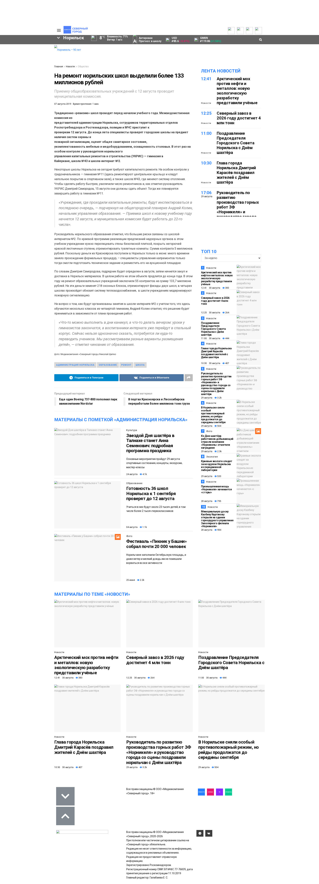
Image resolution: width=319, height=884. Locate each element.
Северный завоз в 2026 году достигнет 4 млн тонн (239, 118)
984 (219, 530)
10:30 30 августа (210, 363)
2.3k (219, 451)
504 (219, 426)
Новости (70, 66)
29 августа (206, 397)
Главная (58, 66)
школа (140, 365)
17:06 (206, 192)
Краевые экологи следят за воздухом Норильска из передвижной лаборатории (216, 465)
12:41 (206, 78)
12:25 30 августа (210, 312)
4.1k (144, 474)
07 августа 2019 (62, 104)
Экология (212, 456)
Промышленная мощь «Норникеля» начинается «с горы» (216, 489)
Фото (129, 536)
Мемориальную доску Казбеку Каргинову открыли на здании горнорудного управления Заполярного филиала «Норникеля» (217, 519)
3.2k (219, 397)
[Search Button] (48, 142)
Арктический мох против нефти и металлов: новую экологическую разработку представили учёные (237, 90)
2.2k (141, 580)
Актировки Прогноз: (150, 39)
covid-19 (16, 106)
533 (219, 476)
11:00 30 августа (210, 338)
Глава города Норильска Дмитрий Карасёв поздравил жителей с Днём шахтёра (236, 173)
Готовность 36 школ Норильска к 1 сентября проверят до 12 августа (151, 493)
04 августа (132, 527)
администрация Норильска (75, 365)
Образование (108, 365)
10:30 (206, 163)
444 (227, 338)
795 (219, 501)
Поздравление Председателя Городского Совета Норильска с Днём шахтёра (235, 143)
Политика (31, 62)
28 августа (206, 501)
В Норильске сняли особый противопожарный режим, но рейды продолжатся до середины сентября (213, 415)
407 (227, 363)
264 (227, 312)
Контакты (31, 58)
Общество (83, 66)
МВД (34, 119)
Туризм (15, 125)
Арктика (14, 119)
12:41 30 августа (210, 288)
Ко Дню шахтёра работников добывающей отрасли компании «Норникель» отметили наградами (217, 441)
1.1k (144, 527)
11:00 (206, 133)
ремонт (126, 365)
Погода (29, 74)
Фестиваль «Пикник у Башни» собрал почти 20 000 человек (156, 544)
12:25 (206, 113)
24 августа (132, 474)
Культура (131, 430)
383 (227, 288)
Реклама (30, 54)
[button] (35, 78)
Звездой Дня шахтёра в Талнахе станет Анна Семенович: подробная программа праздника (150, 443)
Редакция (31, 50)
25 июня (130, 580)
